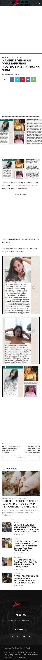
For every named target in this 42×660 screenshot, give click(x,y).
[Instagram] (18, 636)
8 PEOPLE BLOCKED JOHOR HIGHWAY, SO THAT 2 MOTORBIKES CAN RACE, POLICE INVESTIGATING (26, 579)
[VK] (28, 79)
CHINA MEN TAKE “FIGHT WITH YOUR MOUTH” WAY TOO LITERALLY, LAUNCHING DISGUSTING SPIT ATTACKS (26, 528)
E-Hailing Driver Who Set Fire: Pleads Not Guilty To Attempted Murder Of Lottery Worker (25, 563)
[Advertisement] (21, 27)
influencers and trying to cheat (25, 185)
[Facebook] (12, 79)
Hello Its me (9, 74)
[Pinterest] (22, 79)
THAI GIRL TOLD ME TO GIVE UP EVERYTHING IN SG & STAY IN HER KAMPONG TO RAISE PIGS (20, 504)
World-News (17, 539)
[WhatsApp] (33, 79)
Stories (4, 498)
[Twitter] (17, 79)
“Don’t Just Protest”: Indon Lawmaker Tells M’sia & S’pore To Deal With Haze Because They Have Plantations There (26, 545)
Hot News (19, 57)
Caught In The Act (8, 57)
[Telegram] (24, 636)
